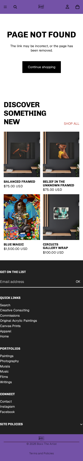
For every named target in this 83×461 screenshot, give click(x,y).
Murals (5, 366)
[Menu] (5, 7)
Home (4, 336)
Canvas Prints (10, 326)
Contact (6, 401)
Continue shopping (41, 67)
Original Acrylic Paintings (18, 320)
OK (78, 281)
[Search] (15, 7)
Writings (6, 382)
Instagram (7, 406)
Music (4, 371)
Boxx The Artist (47, 444)
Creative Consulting (14, 310)
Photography (9, 361)
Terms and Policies (41, 453)
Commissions (10, 315)
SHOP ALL (71, 123)
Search (5, 305)
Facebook (7, 412)
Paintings (6, 356)
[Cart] (77, 7)
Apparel (5, 331)
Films (4, 377)
